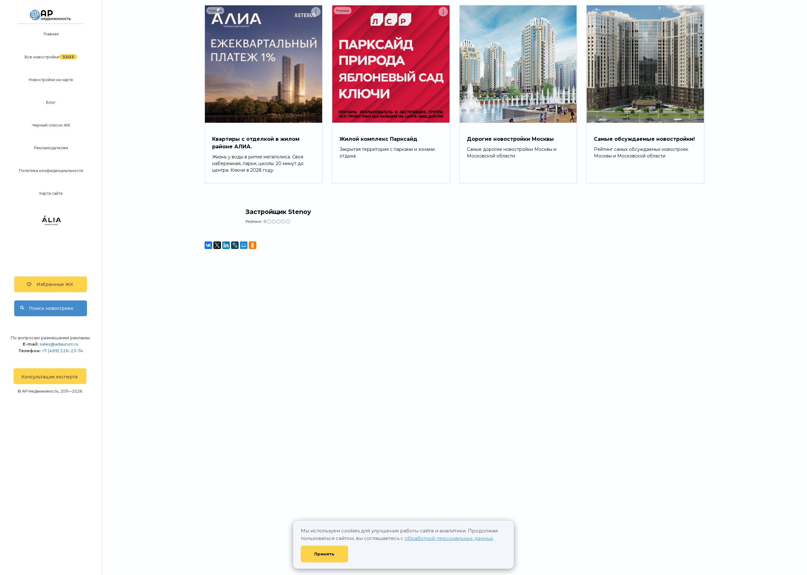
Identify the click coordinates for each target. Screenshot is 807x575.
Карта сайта (51, 193)
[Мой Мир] (243, 245)
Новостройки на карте (51, 79)
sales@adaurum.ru (59, 344)
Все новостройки (42, 57)
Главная (51, 34)
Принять (324, 553)
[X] (217, 245)
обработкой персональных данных (449, 538)
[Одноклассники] (252, 245)
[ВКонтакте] (208, 245)
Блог (51, 102)
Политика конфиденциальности (51, 170)
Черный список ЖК (51, 125)
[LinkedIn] (226, 245)
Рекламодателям (51, 147)
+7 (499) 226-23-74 (62, 350)
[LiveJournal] (235, 245)
